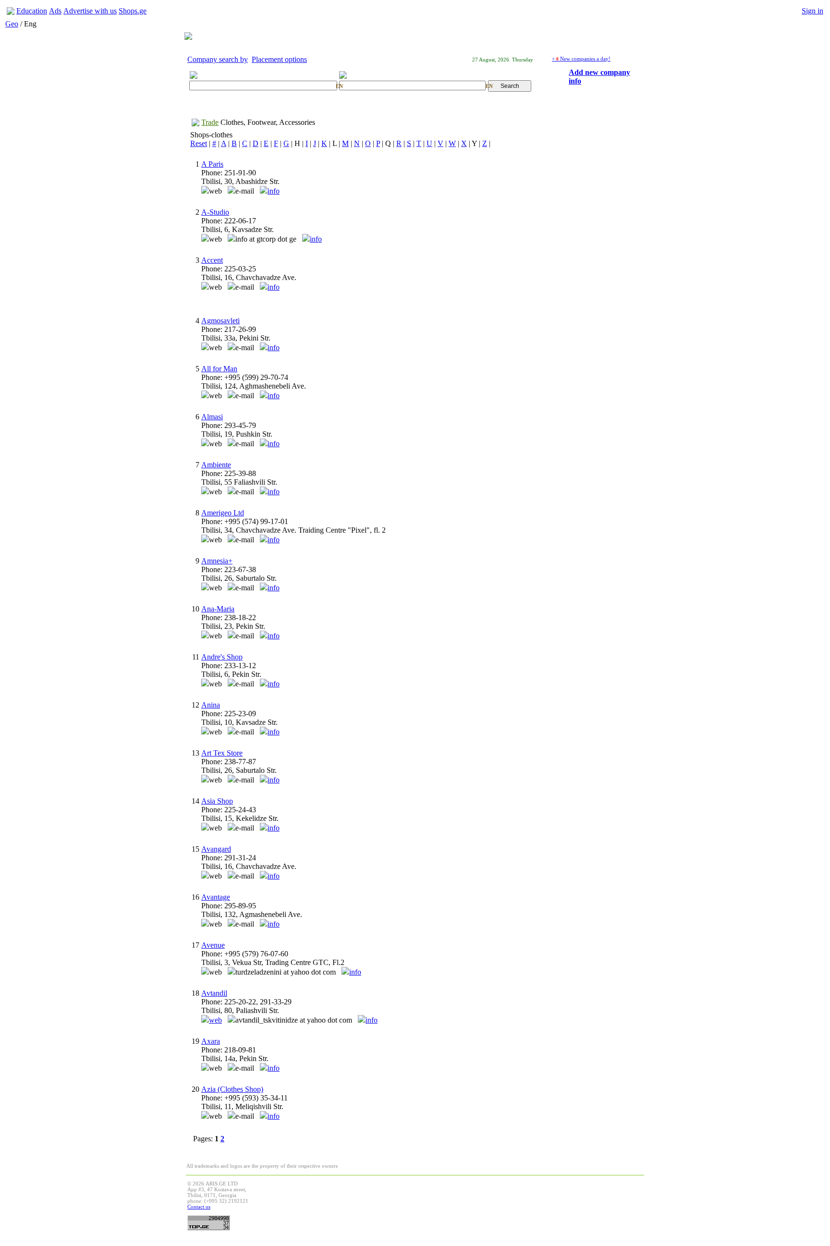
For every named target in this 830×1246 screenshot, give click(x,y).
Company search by (217, 59)
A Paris (212, 164)
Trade (210, 122)
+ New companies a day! (581, 58)
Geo (11, 24)
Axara (210, 1041)
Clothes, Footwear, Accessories (267, 122)
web (215, 1020)
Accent (212, 260)
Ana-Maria (217, 609)
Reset (198, 143)
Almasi (212, 417)
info (274, 191)
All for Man (219, 369)
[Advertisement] (468, 1202)
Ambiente (216, 465)
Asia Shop (217, 801)
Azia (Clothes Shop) (232, 1089)
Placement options (279, 59)
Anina (210, 705)
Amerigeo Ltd (222, 513)
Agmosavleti (220, 321)
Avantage (215, 897)
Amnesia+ (216, 561)
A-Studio (215, 212)
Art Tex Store (222, 753)
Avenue (213, 945)
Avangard (216, 849)
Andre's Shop (222, 657)
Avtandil (214, 993)
